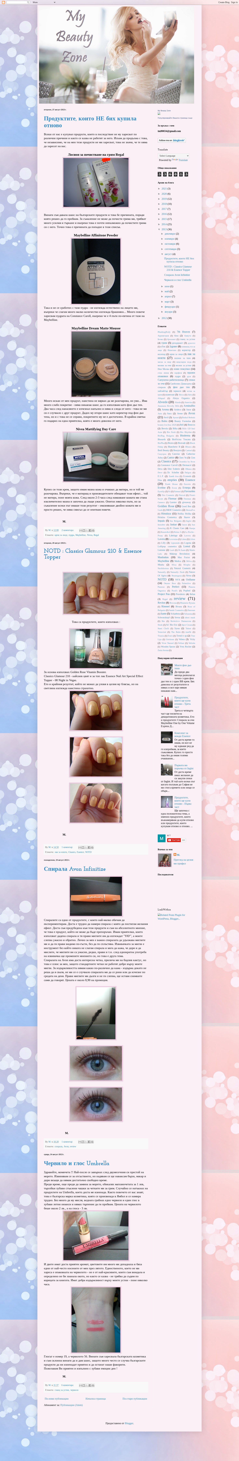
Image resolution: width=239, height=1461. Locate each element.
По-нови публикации (57, 1398)
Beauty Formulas (182, 421)
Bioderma (185, 435)
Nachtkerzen (163, 568)
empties (172, 480)
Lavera (161, 539)
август (169, 254)
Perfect (175, 586)
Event (174, 488)
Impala (161, 520)
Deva (160, 469)
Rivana (179, 606)
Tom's (170, 636)
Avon (66, 1146)
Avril (166, 417)
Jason (184, 525)
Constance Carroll (169, 465)
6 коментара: (67, 1385)
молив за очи (164, 365)
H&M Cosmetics (173, 510)
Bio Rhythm (186, 432)
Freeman (187, 499)
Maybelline (80, 535)
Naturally (162, 572)
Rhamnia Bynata (187, 603)
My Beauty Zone (164, 111)
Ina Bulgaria (176, 521)
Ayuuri (176, 417)
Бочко (160, 339)
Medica (177, 561)
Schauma (188, 614)
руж (189, 376)
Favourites (189, 491)
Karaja (192, 528)
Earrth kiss (174, 476)
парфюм (178, 373)
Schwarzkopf (164, 617)
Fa (169, 491)
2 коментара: (68, 530)
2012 (164, 318)
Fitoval (182, 495)
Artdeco (177, 409)
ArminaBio (189, 405)
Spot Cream (187, 625)
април (168, 296)
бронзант (171, 339)
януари (169, 311)
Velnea (182, 639)
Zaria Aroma (163, 650)
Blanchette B (174, 446)
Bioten (171, 443)
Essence (80, 852)
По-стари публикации (135, 1398)
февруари (170, 306)
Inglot (189, 521)
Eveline (162, 487)
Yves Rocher (186, 646)
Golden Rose (166, 506)
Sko (163, 621)
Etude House (171, 484)
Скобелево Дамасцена (181, 383)
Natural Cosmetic (182, 568)
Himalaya (166, 513)
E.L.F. (161, 476)
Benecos (191, 424)
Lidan (183, 539)
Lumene (161, 550)
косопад (161, 354)
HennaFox (190, 510)
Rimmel (165, 606)
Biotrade (182, 443)
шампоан (170, 394)
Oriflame (190, 579)
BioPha (161, 443)
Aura (169, 413)
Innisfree (161, 525)
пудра (71, 535)
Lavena (187, 536)
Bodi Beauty (163, 450)
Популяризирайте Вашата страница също (175, 118)
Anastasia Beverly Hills (168, 406)
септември (171, 249)
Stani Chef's (163, 628)
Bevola (164, 428)
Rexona (173, 603)
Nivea (89, 535)
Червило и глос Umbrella (76, 1164)
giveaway (186, 502)
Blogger (129, 1423)
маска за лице (164, 362)
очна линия (163, 373)
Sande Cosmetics (176, 610)
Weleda (192, 643)
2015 (164, 219)
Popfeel (186, 590)
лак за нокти (61, 852)
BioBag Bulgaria (166, 436)
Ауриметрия (163, 336)
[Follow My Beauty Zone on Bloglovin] (172, 141)
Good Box (186, 506)
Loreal (186, 546)
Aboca (181, 395)
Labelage (173, 535)
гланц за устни (62, 1390)
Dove (160, 472)
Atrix (160, 413)
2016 (164, 214)
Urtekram (170, 639)
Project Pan (164, 594)
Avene (180, 413)
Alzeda (178, 402)
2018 (164, 204)
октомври (170, 243)
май (167, 291)
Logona (187, 543)
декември (170, 233)
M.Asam (182, 550)
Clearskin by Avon (186, 462)
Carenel (188, 450)
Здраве (173, 346)
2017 (164, 209)
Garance (161, 502)
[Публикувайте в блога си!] (84, 530)
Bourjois (177, 450)
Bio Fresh (171, 432)
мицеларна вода (184, 362)
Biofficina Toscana (181, 439)
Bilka (175, 428)
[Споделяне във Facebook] (90, 530)
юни (167, 286)
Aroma (165, 409)
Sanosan (191, 610)
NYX (177, 579)
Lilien (192, 539)
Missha (161, 564)
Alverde (163, 402)
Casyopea (162, 454)
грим (164, 342)
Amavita (188, 402)
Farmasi (177, 491)
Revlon (161, 602)
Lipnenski (175, 543)
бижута (187, 336)
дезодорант (177, 343)
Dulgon (188, 472)
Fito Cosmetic (168, 495)
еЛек (163, 346)
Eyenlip (161, 491)
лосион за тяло (182, 358)
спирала (58, 1146)
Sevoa (177, 617)
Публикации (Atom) (71, 1405)
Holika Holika (184, 513)
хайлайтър (163, 391)
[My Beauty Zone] (159, 114)
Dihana (188, 469)
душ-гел (191, 343)
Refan (192, 594)
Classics (71, 852)
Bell (182, 424)
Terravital (162, 632)
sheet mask (190, 617)
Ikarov (187, 517)
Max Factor (184, 557)
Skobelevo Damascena (180, 621)
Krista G (177, 532)
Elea (160, 480)
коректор (186, 350)
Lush (172, 550)
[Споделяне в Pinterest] (93, 530)
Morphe (186, 565)
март (168, 301)
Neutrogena (177, 576)
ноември (170, 238)
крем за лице (61, 535)
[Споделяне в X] (87, 530)
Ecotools (187, 476)
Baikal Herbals (188, 417)
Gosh (160, 510)
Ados (190, 395)
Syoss (177, 628)
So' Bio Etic (172, 624)
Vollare (181, 643)
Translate (183, 160)
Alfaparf (161, 398)
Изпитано (172, 350)
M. (178, 854)
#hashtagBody (164, 332)
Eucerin (187, 484)
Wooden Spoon (168, 646)
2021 (164, 188)
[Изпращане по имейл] (80, 530)
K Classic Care (177, 528)
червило (74, 1390)
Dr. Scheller (173, 472)
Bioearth (162, 439)
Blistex (188, 447)
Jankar (173, 524)
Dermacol (186, 465)
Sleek (160, 625)
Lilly (163, 543)
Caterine (176, 454)
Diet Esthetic (174, 469)
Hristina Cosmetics (167, 517)
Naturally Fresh (177, 572)
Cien (193, 457)
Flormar (172, 498)
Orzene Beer (170, 583)
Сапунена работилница (171, 379)
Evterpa (187, 487)
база (176, 335)
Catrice (170, 457)
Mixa (174, 565)
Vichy (192, 639)
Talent (188, 628)
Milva (189, 561)
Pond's (174, 591)
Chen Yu (183, 457)
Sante (163, 613)
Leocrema (173, 539)
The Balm (176, 632)
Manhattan (163, 557)
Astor (188, 409)
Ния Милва (163, 369)
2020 (164, 193)
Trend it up (181, 635)
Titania (161, 636)
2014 (164, 224)
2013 (164, 229)
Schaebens (175, 613)
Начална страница (96, 1398)
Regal (96, 535)
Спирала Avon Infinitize (75, 869)
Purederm (180, 594)
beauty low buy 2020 (167, 425)
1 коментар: (68, 847)
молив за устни (183, 365)
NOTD (88, 852)
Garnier (173, 502)
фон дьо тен (181, 387)
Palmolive (186, 583)
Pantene (161, 587)
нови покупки (182, 369)
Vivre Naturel (168, 643)
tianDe (188, 632)
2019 (164, 198)
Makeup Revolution (180, 553)
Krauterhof (165, 532)
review (73, 1146)
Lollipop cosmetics (167, 546)
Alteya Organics (181, 398)
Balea (164, 421)
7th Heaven (183, 331)
